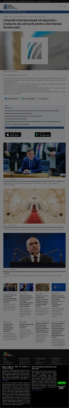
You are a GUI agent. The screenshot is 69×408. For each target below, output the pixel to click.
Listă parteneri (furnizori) (37, 390)
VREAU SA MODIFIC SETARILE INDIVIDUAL (61, 387)
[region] (34, 386)
